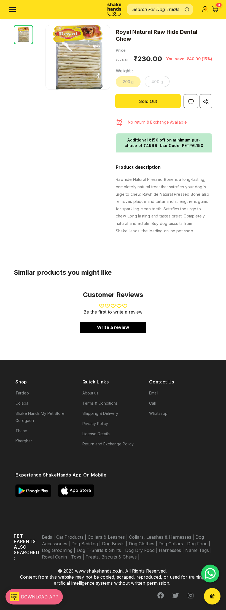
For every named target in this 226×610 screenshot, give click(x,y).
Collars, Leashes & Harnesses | (162, 537)
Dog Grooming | (59, 550)
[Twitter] (176, 595)
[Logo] (114, 9)
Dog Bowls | (115, 543)
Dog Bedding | (86, 543)
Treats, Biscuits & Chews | (112, 557)
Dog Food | (198, 543)
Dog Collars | (172, 543)
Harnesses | (172, 550)
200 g (128, 81)
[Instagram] (190, 595)
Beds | (49, 537)
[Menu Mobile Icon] (12, 9)
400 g (157, 81)
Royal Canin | (56, 557)
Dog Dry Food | (142, 550)
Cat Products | (72, 537)
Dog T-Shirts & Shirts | (101, 550)
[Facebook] (161, 595)
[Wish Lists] (191, 101)
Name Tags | (198, 550)
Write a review (113, 327)
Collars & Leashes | (108, 537)
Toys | (78, 557)
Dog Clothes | (143, 543)
